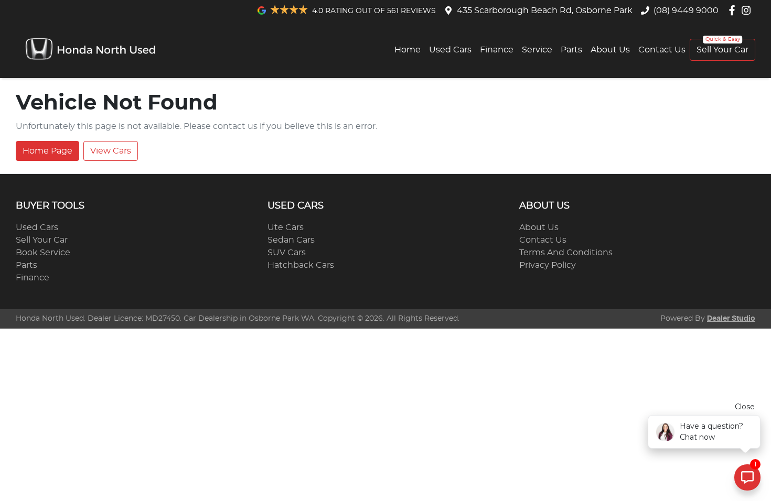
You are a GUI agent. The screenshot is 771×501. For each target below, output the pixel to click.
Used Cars (450, 50)
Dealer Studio (731, 318)
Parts (571, 50)
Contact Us (662, 50)
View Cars (110, 151)
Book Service (43, 252)
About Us (610, 50)
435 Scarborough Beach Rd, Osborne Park (545, 10)
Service (537, 50)
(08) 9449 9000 (686, 10)
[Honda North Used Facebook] (734, 10)
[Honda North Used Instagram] (748, 10)
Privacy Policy (547, 265)
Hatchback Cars (300, 265)
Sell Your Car (722, 50)
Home (407, 50)
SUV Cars (286, 252)
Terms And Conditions (566, 252)
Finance (496, 50)
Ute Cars (285, 227)
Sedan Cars (291, 240)
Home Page (47, 151)
